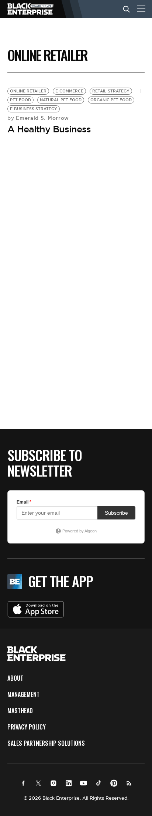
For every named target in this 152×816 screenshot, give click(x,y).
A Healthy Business (49, 129)
